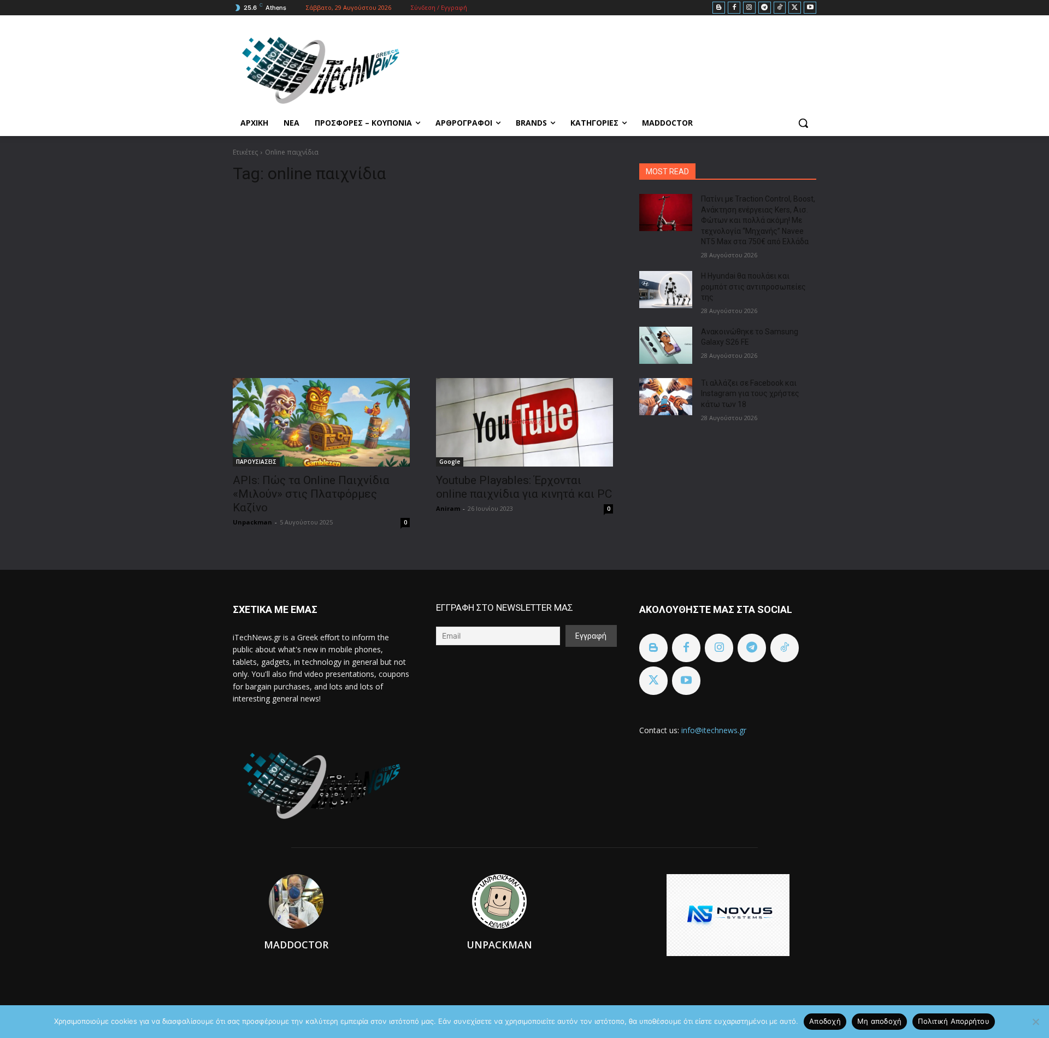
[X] (794, 8)
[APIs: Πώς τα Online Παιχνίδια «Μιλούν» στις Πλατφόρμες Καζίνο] (321, 422)
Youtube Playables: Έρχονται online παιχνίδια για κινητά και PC (524, 487)
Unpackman (252, 522)
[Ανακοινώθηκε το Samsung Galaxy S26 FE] (665, 345)
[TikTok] (780, 8)
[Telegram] (764, 8)
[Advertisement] (423, 276)
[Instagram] (749, 8)
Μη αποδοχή (879, 1021)
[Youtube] (810, 8)
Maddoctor (296, 944)
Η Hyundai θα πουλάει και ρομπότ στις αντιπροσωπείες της (753, 287)
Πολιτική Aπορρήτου (953, 1021)
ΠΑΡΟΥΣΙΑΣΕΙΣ (256, 461)
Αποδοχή (825, 1021)
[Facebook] (734, 8)
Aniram (448, 508)
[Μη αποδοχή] (1035, 1021)
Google (449, 461)
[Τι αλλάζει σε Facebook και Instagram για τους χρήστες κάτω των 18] (665, 396)
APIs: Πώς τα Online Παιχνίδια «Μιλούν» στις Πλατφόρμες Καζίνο (311, 494)
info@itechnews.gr (713, 730)
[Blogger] (718, 8)
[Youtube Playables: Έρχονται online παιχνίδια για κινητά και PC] (524, 422)
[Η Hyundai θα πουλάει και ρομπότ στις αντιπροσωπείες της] (665, 289)
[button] (803, 123)
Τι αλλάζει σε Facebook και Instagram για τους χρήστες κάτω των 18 (750, 394)
